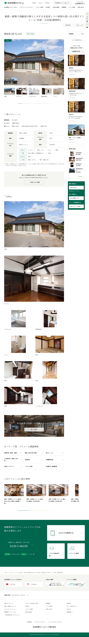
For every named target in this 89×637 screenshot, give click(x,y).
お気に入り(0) (79, 25)
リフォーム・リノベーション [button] (26, 7)
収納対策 (27, 459)
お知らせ (41, 2)
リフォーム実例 (39, 7)
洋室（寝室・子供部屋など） (36, 153)
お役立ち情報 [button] (56, 7)
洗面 (56, 150)
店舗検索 (64, 7)
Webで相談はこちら (74, 198)
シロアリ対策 (28, 466)
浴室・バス (40, 150)
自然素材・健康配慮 (51, 466)
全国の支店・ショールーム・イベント (14, 595)
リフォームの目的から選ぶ (31, 603)
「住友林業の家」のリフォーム (12, 614)
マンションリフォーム (9, 609)
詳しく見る (34, 429)
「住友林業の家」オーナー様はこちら (62, 2)
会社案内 (34, 2)
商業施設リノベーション (10, 612)
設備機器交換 (49, 459)
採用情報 (47, 2)
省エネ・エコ (49, 453)
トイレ (49, 150)
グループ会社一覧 (71, 606)
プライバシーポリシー (40, 622)
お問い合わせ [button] (81, 7)
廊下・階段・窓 (44, 159)
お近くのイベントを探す (75, 206)
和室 (49, 153)
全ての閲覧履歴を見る (77, 40)
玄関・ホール (32, 159)
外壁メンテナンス (9, 466)
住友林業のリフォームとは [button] (10, 7)
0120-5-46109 (73, 187)
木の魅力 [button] (48, 7)
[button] (20, 103)
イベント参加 (72, 7)
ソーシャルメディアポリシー (55, 622)
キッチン (30, 150)
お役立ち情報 (28, 612)
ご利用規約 (29, 622)
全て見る (80, 176)
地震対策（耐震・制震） (11, 453)
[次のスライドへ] (52, 103)
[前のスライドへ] (16, 103)
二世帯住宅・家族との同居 (11, 459)
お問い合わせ (49, 609)
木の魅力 (27, 606)
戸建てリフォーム (8, 603)
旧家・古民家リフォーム (10, 606)
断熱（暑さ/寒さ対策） (31, 453)
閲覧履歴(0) (68, 25)
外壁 (29, 156)
